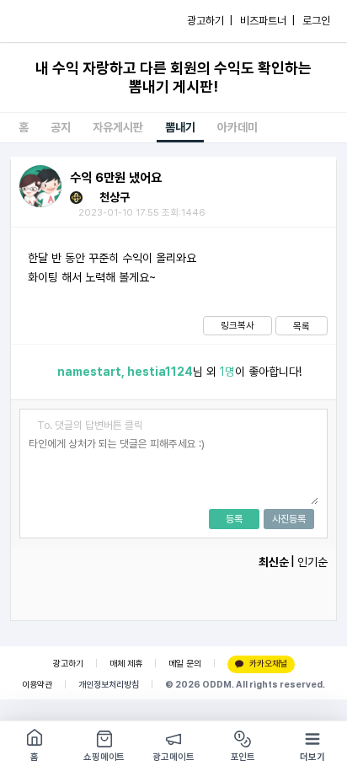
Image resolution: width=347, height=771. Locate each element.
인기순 (312, 562)
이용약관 (37, 684)
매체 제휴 (125, 663)
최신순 (274, 562)
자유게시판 (118, 127)
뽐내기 (180, 127)
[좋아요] (34, 372)
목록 (301, 326)
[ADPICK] (48, 21)
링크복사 (237, 325)
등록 (234, 519)
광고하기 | (209, 20)
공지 (61, 127)
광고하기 (68, 663)
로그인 (316, 20)
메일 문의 (184, 663)
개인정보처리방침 (108, 684)
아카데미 (237, 127)
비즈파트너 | (267, 20)
